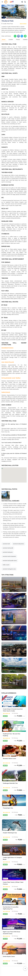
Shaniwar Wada (7, 348)
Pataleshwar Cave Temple (11, 378)
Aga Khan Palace (7, 362)
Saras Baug (5, 392)
